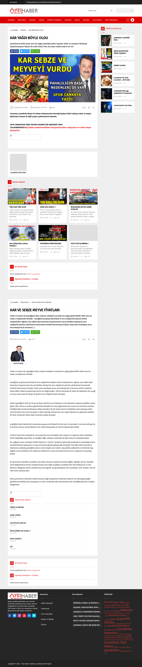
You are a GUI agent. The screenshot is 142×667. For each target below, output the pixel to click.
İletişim (43, 625)
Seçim (113, 619)
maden (106, 616)
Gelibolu (117, 611)
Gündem (23, 30)
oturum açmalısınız (33, 274)
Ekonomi (106, 611)
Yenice (129, 623)
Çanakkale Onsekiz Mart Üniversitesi (114, 636)
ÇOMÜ (116, 647)
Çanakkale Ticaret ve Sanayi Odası (113, 639)
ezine (111, 611)
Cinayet (107, 607)
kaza (119, 613)
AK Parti (108, 602)
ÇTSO (119, 647)
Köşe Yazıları (25, 302)
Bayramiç (107, 605)
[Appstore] (29, 615)
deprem (112, 607)
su (115, 623)
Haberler (126, 610)
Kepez (123, 613)
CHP (127, 605)
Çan (105, 626)
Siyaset (120, 618)
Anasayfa (15, 30)
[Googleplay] (34, 615)
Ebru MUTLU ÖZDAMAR (123, 607)
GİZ (11, 547)
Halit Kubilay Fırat (109, 613)
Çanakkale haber (110, 630)
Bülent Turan (119, 605)
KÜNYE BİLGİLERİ (47, 603)
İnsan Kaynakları (47, 614)
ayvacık (127, 603)
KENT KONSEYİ (16, 539)
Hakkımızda (45, 609)
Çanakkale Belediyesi (119, 625)
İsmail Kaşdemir (125, 651)
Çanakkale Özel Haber (21, 107)
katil (116, 613)
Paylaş (16, 51)
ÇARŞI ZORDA (15, 515)
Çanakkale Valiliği (129, 639)
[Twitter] (14, 615)
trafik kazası (123, 623)
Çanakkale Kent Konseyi (124, 634)
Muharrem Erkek (117, 615)
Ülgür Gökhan (126, 647)
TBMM (118, 623)
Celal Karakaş (18, 363)
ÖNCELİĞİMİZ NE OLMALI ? (20, 531)
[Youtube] (24, 615)
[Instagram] (19, 615)
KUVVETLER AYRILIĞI (18, 523)
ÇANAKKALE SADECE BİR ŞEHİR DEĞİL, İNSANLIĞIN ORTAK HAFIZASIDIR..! (51, 2)
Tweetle (26, 51)
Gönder (36, 51)
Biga (113, 605)
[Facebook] (10, 615)
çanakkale (111, 650)
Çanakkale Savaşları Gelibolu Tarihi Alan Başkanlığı (118, 637)
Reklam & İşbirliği (47, 619)
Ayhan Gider (119, 602)
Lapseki (128, 613)
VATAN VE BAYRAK (17, 507)
